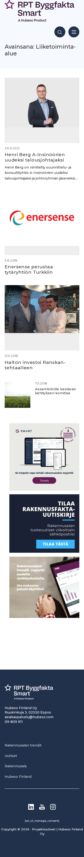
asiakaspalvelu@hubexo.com (29, 717)
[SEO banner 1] (44, 489)
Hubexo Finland (18, 777)
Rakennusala (16, 766)
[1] (44, 551)
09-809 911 (14, 722)
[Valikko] (73, 31)
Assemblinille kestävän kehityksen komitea (55, 391)
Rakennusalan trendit (23, 745)
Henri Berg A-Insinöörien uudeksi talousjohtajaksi (35, 157)
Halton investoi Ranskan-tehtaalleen (35, 364)
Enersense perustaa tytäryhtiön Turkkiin (29, 269)
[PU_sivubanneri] (44, 616)
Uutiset (11, 756)
